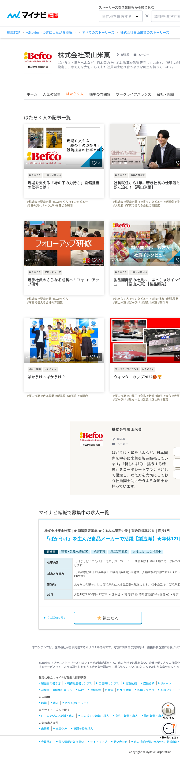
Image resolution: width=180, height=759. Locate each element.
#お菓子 (132, 396)
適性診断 (148, 683)
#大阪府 (118, 205)
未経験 (45, 728)
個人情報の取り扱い (71, 742)
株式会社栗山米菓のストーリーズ (144, 32)
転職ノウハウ (145, 690)
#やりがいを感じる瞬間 (58, 205)
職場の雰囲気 (99, 94)
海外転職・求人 (154, 716)
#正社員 (155, 399)
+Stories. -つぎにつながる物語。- (51, 32)
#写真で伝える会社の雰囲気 (142, 205)
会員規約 (46, 742)
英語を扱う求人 (83, 728)
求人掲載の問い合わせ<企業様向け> (156, 742)
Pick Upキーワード (77, 703)
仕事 (110, 690)
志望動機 (131, 683)
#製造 (145, 302)
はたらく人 (75, 93)
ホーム (32, 94)
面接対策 (125, 690)
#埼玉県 (72, 396)
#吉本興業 (47, 396)
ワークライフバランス (133, 94)
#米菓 (153, 302)
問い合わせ (120, 742)
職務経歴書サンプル (79, 683)
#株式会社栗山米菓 (39, 201)
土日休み (61, 728)
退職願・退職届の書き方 (56, 690)
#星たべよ (133, 399)
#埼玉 (159, 396)
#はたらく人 (60, 201)
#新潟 (150, 396)
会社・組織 (165, 94)
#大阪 (176, 396)
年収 (81, 690)
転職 (44, 703)
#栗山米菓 (119, 302)
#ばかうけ (133, 302)
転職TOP (13, 32)
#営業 (145, 399)
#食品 (142, 396)
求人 (56, 703)
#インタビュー (78, 201)
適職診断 (95, 690)
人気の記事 (51, 94)
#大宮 (167, 396)
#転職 (164, 399)
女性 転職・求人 (126, 716)
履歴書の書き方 (51, 683)
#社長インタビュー (151, 201)
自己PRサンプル (109, 683)
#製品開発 (171, 299)
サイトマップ (98, 742)
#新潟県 (169, 201)
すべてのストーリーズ (98, 32)
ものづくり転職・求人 (95, 716)
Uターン (166, 683)
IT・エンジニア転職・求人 (58, 716)
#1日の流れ (34, 205)
